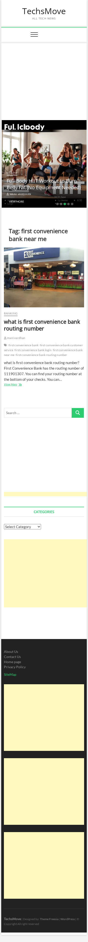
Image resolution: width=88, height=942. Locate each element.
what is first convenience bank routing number (42, 325)
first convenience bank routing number (41, 355)
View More (16, 201)
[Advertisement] (44, 79)
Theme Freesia (49, 919)
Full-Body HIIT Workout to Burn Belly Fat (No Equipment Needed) (44, 184)
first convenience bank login (33, 350)
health (12, 172)
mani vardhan (20, 194)
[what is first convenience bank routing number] (44, 277)
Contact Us (12, 657)
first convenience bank (23, 345)
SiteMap (10, 674)
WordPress (67, 919)
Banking (11, 313)
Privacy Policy (15, 667)
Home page (12, 662)
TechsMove (44, 11)
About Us (11, 651)
